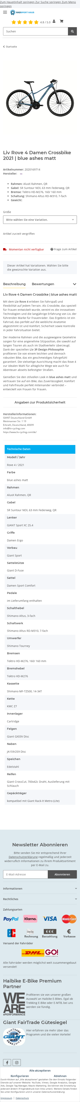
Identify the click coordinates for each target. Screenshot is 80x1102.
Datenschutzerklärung (23, 857)
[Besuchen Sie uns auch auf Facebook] (7, 1062)
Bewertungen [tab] (43, 284)
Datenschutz (22, 1098)
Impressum (6, 1098)
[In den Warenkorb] (6, 58)
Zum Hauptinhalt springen (17, 2)
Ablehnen (60, 1076)
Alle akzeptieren (40, 1070)
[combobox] (40, 220)
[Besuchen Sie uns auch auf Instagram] (17, 1062)
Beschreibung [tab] (14, 284)
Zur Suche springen (48, 2)
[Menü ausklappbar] (5, 10)
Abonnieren (62, 874)
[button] (53, 21)
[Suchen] (72, 31)
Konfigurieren (20, 1076)
